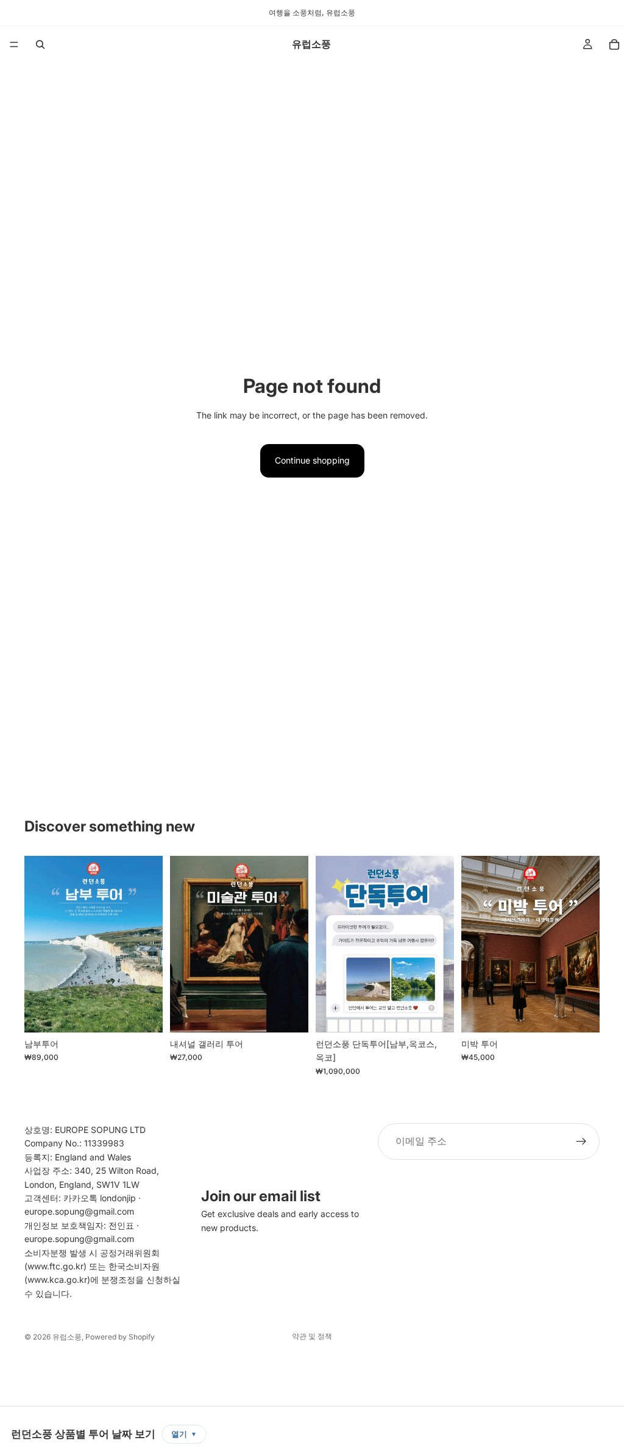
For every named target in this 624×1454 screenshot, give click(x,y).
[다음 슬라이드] (149, 944)
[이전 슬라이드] (37, 944)
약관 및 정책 (312, 1336)
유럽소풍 (67, 1336)
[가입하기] (581, 1141)
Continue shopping (312, 460)
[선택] (144, 1014)
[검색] (40, 44)
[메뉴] (14, 44)
